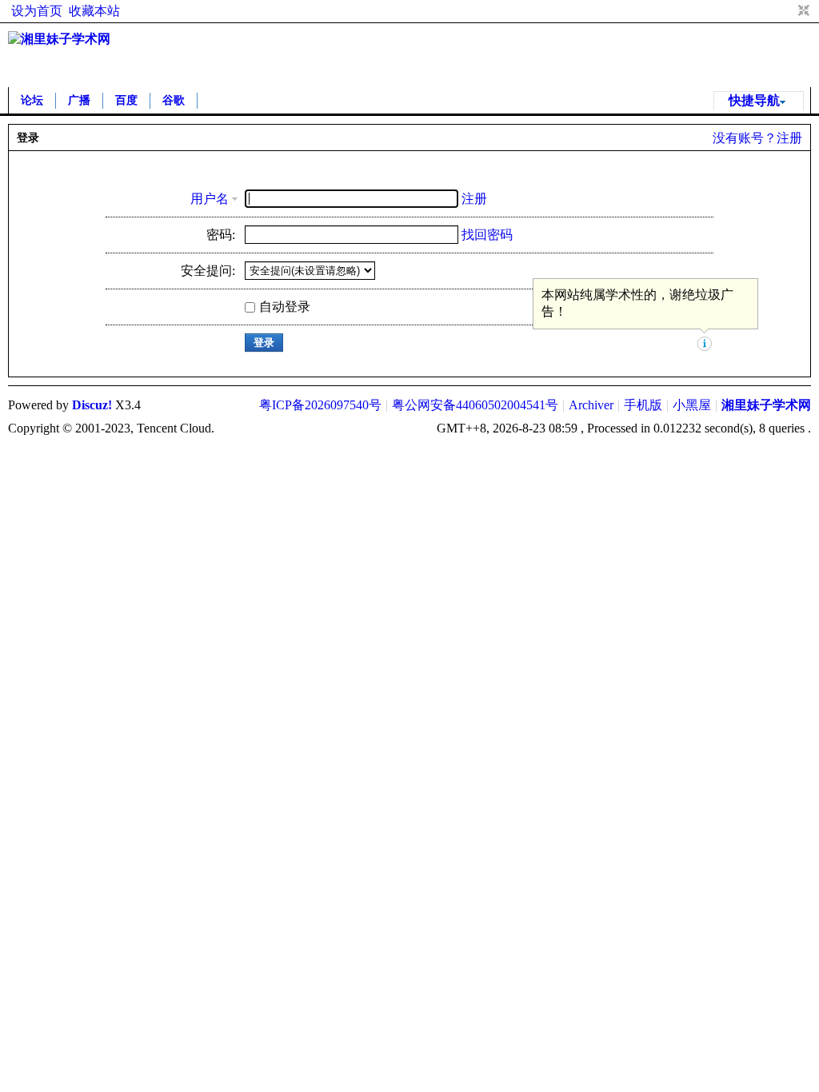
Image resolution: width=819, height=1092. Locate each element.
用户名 (209, 198)
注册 (789, 138)
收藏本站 (94, 11)
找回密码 (487, 234)
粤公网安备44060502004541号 (475, 405)
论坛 (32, 100)
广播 (79, 100)
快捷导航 (754, 100)
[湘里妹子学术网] (59, 39)
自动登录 (284, 306)
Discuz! (92, 405)
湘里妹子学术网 (766, 405)
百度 (126, 100)
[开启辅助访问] (789, 11)
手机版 (643, 405)
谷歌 (173, 100)
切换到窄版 (802, 11)
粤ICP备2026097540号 (320, 405)
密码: (220, 234)
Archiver (591, 405)
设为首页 (36, 11)
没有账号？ (745, 138)
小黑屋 (692, 405)
